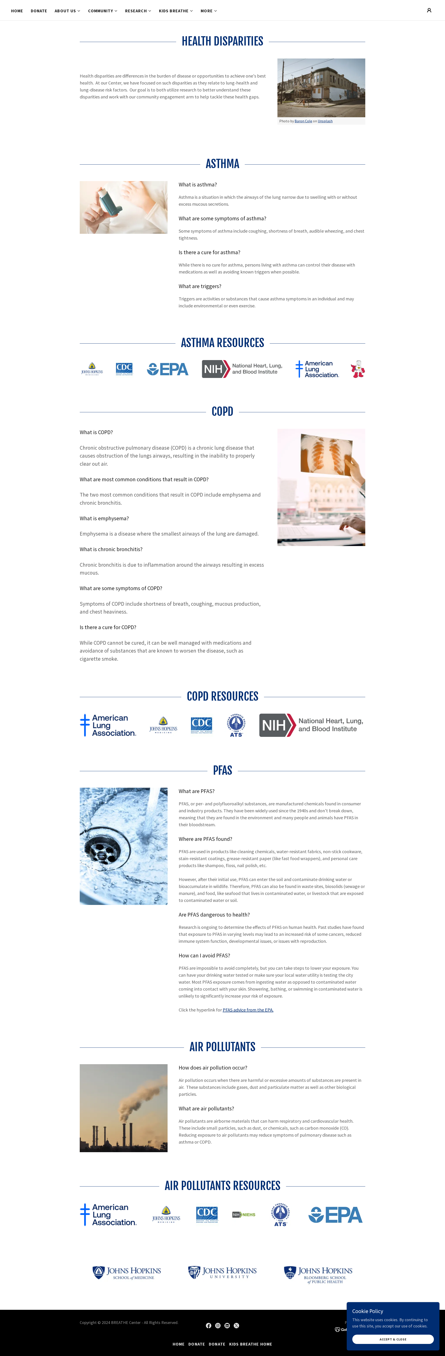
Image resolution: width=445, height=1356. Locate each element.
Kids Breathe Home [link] (250, 1344)
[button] (68, 11)
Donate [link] (39, 10)
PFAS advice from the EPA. (248, 1010)
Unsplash (325, 121)
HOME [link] (17, 10)
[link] (208, 1325)
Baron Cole (303, 121)
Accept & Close (393, 1339)
